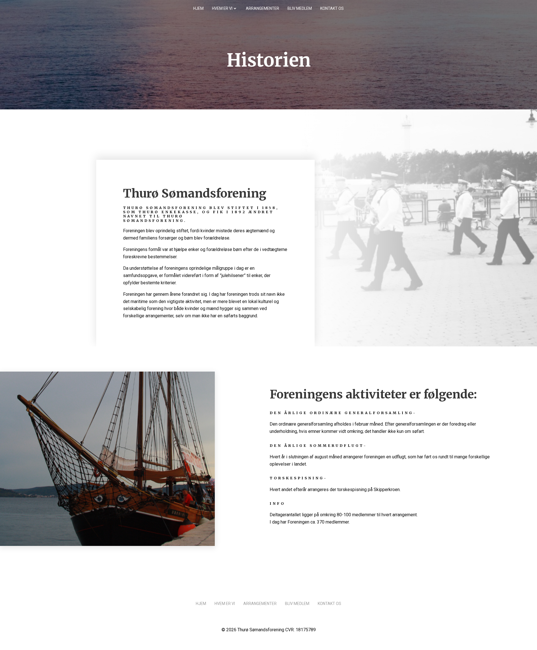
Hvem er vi (222, 8)
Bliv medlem (300, 8)
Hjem (198, 8)
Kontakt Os (332, 8)
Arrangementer (262, 8)
